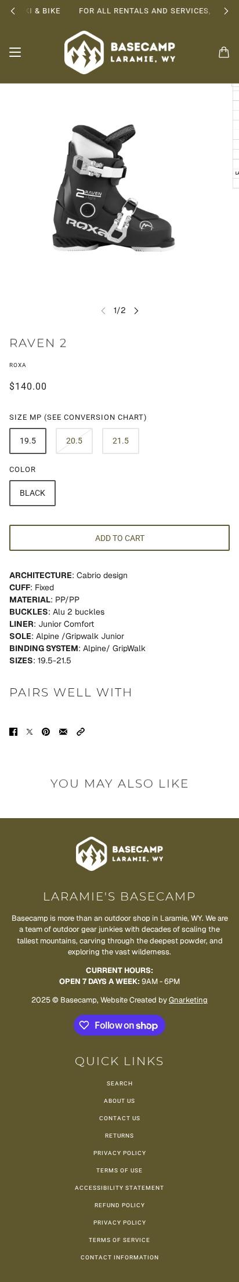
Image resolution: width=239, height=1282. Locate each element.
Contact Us (119, 1118)
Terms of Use (119, 1170)
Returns (119, 1135)
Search (120, 1083)
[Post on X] (29, 732)
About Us (119, 1101)
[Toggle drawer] (15, 52)
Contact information (120, 1257)
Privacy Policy (119, 1153)
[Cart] (224, 52)
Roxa (18, 365)
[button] (80, 731)
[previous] (13, 11)
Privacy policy (119, 1222)
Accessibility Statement (119, 1188)
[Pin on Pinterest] (45, 731)
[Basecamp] (119, 52)
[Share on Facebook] (13, 731)
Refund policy (120, 1205)
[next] (226, 11)
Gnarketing (188, 1000)
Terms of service (119, 1240)
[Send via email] (63, 731)
